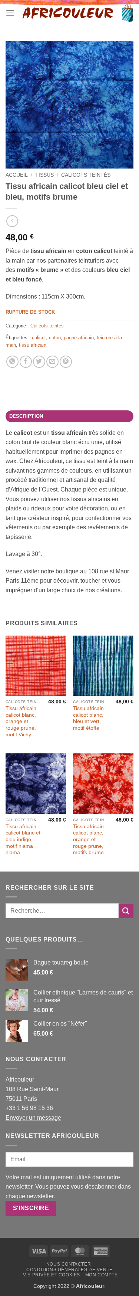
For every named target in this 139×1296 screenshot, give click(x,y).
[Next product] (12, 221)
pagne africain (79, 337)
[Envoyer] (126, 911)
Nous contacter (68, 1264)
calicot (39, 337)
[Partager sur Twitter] (39, 362)
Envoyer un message (33, 1118)
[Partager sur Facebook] (26, 362)
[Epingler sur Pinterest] (66, 362)
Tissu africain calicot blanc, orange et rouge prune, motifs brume (88, 840)
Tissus (44, 175)
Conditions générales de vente (69, 1269)
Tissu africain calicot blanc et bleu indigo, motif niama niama (23, 840)
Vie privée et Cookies (51, 1274)
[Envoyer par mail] (52, 362)
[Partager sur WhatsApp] (12, 362)
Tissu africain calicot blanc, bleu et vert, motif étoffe (88, 718)
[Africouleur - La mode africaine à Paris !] (68, 13)
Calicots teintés (85, 175)
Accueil (17, 175)
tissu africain (32, 345)
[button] (10, 13)
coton (55, 337)
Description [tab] (26, 416)
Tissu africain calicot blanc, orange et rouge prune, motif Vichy (21, 721)
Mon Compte (101, 1274)
